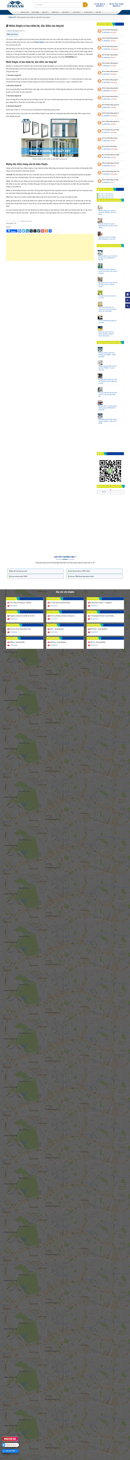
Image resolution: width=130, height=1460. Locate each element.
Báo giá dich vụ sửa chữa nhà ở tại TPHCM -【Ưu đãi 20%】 (107, 212)
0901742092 (106, 157)
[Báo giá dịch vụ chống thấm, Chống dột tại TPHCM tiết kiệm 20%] (100, 402)
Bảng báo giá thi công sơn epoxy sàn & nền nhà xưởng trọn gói (107, 271)
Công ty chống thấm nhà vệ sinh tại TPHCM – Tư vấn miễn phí (107, 368)
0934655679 (94, 605)
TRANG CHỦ (25, 12)
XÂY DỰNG (77, 12)
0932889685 (106, 116)
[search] (85, 4)
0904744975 (106, 141)
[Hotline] (127, 305)
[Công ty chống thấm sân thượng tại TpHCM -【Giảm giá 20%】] (100, 349)
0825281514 (99, 6)
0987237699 (94, 619)
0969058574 (13, 619)
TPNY (104, 492)
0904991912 (106, 41)
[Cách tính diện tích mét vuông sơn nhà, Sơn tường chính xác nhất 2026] (100, 303)
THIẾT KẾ (55, 12)
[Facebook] (127, 294)
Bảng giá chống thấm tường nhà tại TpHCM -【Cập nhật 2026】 (107, 421)
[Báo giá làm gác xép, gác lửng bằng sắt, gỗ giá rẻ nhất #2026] (100, 220)
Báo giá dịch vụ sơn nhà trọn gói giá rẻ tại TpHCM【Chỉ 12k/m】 (107, 258)
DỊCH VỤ (45, 12)
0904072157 (106, 74)
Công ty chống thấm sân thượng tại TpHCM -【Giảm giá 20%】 (107, 354)
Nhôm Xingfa (39, 42)
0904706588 (106, 149)
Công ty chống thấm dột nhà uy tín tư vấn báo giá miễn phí (107, 394)
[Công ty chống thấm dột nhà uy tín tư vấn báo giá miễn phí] (100, 389)
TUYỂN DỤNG (88, 12)
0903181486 (106, 32)
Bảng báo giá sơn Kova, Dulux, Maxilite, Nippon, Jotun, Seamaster (106, 334)
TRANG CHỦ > (12, 17)
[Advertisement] (50, 248)
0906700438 (106, 124)
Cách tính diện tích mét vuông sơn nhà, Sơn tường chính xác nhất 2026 (107, 309)
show (15, 34)
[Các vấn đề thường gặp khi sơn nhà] (100, 317)
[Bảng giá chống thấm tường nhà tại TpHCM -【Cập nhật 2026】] (100, 415)
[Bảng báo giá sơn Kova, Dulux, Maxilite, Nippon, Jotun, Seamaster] (100, 328)
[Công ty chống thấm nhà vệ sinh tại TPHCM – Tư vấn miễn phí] (100, 362)
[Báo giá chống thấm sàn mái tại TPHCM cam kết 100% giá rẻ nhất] (100, 376)
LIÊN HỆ (98, 12)
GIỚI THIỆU (35, 12)
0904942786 (106, 57)
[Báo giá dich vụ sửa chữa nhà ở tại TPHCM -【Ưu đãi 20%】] (100, 207)
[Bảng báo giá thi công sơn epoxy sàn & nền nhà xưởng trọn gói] (100, 265)
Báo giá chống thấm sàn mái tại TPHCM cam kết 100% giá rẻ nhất (107, 381)
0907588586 (13, 605)
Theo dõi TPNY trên (12, 30)
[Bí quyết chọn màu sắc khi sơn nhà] (100, 292)
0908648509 (106, 91)
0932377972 (106, 132)
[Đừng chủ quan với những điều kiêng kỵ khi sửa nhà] (100, 233)
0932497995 (106, 107)
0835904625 (106, 66)
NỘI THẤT (66, 12)
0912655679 (106, 182)
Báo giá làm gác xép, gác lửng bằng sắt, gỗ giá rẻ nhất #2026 (107, 225)
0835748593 (106, 82)
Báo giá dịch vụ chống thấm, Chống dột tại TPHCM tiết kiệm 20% (107, 408)
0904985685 (53, 645)
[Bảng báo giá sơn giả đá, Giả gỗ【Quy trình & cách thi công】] (100, 279)
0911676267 (53, 619)
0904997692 (106, 49)
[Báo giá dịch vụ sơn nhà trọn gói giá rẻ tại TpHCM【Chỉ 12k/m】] (100, 252)
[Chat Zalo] (127, 300)
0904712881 (106, 99)
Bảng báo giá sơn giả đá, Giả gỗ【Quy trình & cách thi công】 (107, 284)
